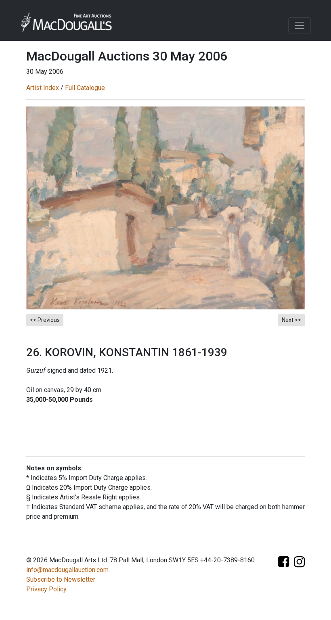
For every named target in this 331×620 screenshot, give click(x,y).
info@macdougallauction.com (67, 570)
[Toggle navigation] (299, 25)
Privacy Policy (46, 589)
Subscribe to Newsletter (60, 579)
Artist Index (42, 88)
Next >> (291, 320)
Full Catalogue (85, 88)
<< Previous (45, 320)
